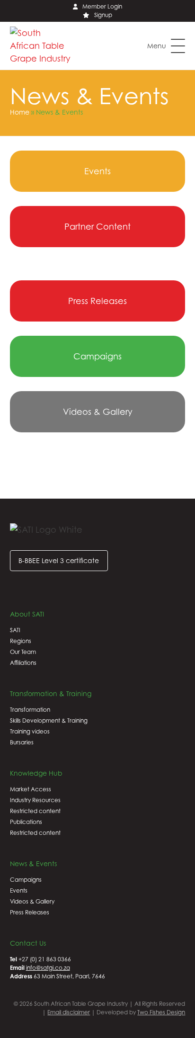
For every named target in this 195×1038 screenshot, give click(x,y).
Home (19, 112)
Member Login (102, 6)
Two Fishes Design (161, 1012)
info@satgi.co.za (48, 967)
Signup (103, 14)
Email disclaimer (68, 1012)
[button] (166, 46)
